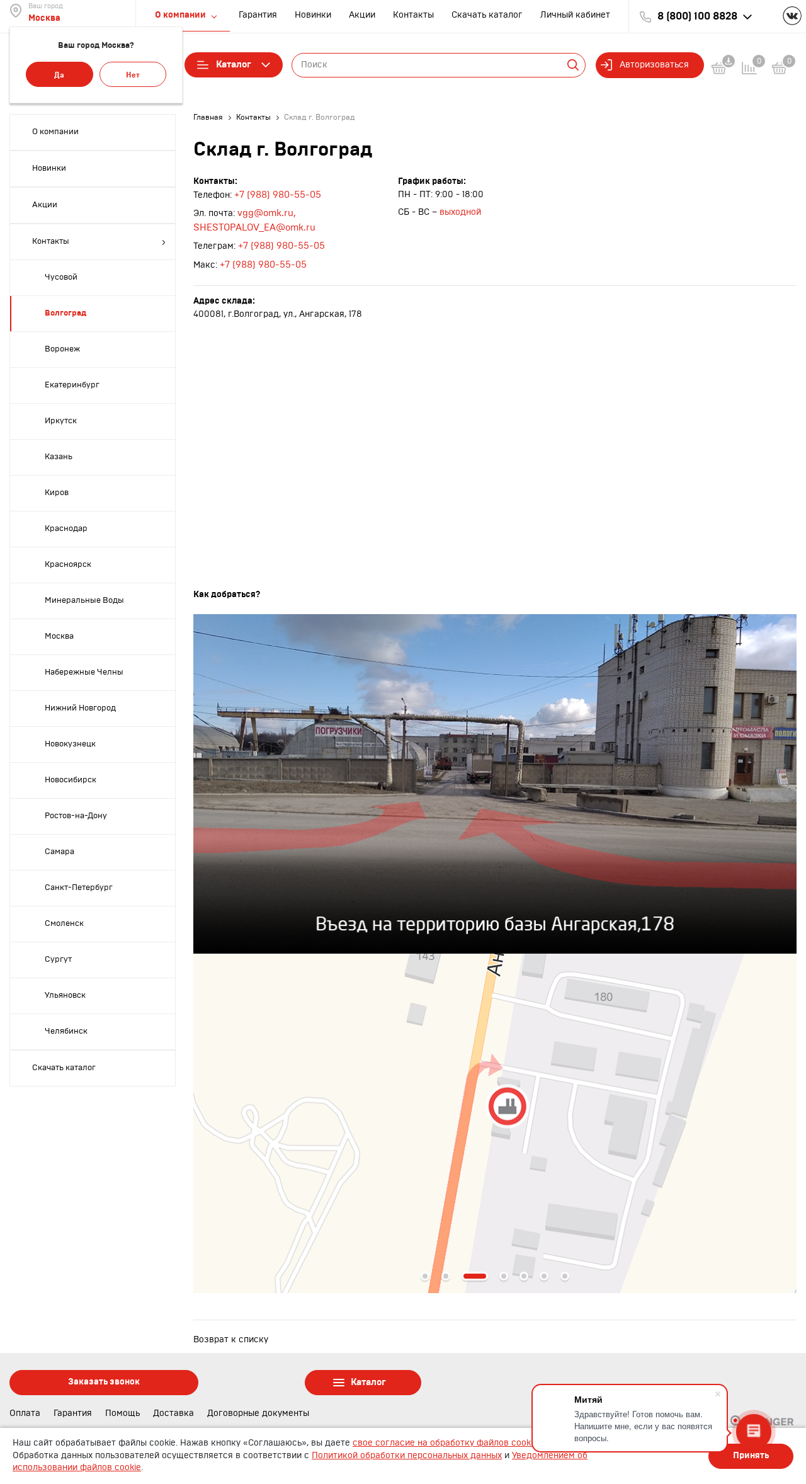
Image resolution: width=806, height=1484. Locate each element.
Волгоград (65, 313)
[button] (425, 1276)
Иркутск (61, 421)
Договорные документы (258, 1413)
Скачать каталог (487, 15)
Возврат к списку (230, 1339)
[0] (779, 70)
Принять (751, 1455)
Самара (59, 852)
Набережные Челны (84, 672)
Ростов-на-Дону (76, 816)
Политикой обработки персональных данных (407, 1455)
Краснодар (66, 529)
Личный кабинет (575, 15)
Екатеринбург (72, 385)
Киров (57, 493)
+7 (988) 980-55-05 (277, 195)
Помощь (122, 1413)
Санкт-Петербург (79, 888)
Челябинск (66, 1031)
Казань (58, 457)
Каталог (233, 64)
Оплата (24, 1413)
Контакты (413, 15)
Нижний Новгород (80, 708)
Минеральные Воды (84, 600)
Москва (44, 18)
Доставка (173, 1413)
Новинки (313, 15)
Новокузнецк (70, 744)
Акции (362, 15)
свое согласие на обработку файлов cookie (445, 1443)
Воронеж (62, 349)
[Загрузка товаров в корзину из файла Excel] (727, 70)
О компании (55, 132)
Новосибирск (70, 780)
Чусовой (61, 277)
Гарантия (258, 15)
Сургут (58, 960)
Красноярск (68, 565)
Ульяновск (65, 995)
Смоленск (64, 924)
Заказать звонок (104, 1382)
